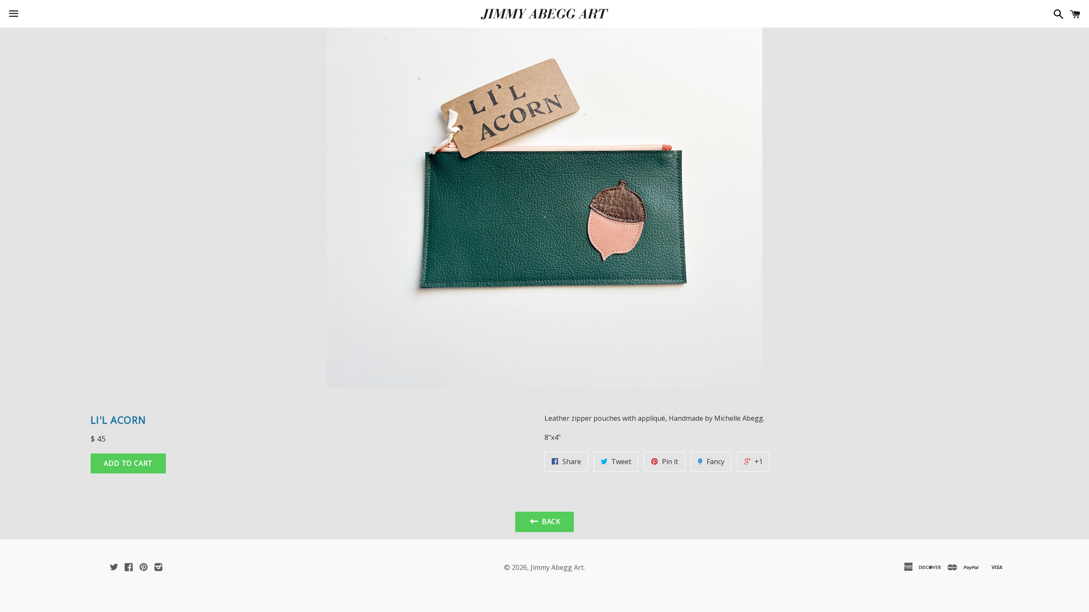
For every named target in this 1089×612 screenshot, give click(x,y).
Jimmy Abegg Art (557, 567)
